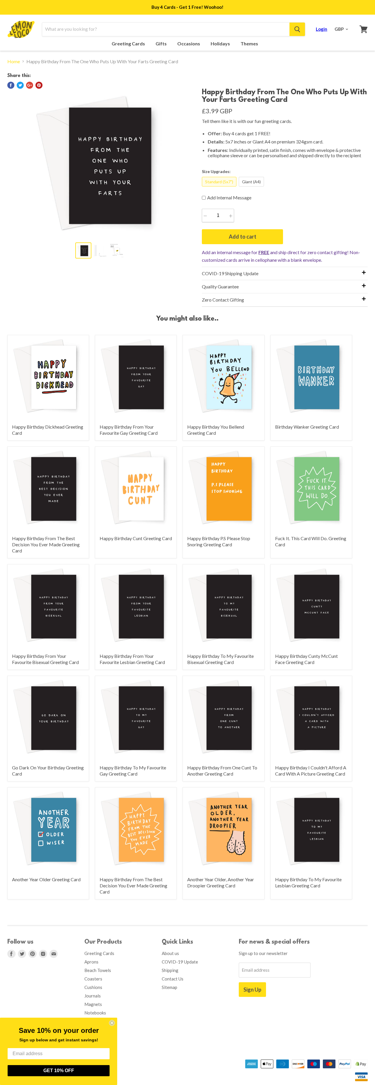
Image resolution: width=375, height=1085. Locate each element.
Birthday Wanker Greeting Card (307, 426)
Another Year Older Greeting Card (46, 879)
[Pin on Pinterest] (38, 85)
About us (170, 953)
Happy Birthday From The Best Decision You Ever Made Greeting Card (46, 544)
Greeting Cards (129, 43)
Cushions (93, 987)
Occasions (189, 43)
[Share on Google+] (29, 85)
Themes (250, 43)
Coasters (93, 978)
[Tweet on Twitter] (20, 85)
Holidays (221, 43)
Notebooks (95, 1012)
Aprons (91, 961)
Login (321, 29)
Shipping (170, 970)
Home (13, 61)
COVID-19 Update (180, 961)
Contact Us (172, 978)
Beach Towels (97, 970)
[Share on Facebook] (10, 85)
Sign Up (252, 989)
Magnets (93, 1004)
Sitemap (169, 987)
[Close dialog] (112, 1023)
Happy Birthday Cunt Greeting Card (136, 538)
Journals (92, 995)
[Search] (297, 29)
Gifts (162, 43)
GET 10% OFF (58, 1070)
